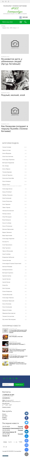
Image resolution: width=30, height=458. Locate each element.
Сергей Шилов (6, 279)
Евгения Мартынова (7, 229)
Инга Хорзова (6, 288)
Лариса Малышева (7, 251)
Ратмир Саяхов (6, 213)
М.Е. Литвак (5, 165)
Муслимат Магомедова (9, 319)
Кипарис (5, 435)
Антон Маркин (6, 169)
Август (15, 27)
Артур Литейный (7, 192)
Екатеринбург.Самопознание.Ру (12, 428)
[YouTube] (16, 378)
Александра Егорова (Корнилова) (11, 263)
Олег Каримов (6, 204)
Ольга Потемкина (7, 226)
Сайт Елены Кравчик (8, 432)
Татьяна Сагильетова (8, 316)
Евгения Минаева (7, 266)
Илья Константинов (7, 156)
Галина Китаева (6, 147)
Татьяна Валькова (7, 294)
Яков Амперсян (6, 220)
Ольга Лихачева (6, 304)
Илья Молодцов (6, 216)
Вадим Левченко (7, 232)
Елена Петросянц (7, 201)
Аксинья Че (5, 241)
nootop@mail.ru (6, 397)
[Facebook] (7, 378)
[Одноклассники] (13, 378)
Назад (3, 26)
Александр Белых (7, 188)
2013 (11, 27)
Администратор (6, 275)
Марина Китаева (7, 310)
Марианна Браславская (8, 313)
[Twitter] (10, 378)
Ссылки (20, 426)
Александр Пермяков (8, 159)
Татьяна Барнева (7, 172)
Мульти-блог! (6, 184)
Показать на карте (6, 407)
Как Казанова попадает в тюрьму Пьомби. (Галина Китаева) (14, 128)
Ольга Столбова (6, 223)
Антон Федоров (6, 153)
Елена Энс (5, 285)
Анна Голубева (6, 254)
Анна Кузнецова (6, 198)
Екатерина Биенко (7, 269)
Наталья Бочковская (8, 210)
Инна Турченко (6, 248)
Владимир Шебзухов (8, 257)
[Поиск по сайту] (25, 22)
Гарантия (4, 419)
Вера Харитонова (7, 235)
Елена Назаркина (7, 291)
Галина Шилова (6, 260)
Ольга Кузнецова (7, 307)
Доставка (4, 415)
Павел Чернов (6, 207)
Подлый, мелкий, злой (13, 95)
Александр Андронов (8, 238)
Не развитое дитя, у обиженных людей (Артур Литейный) (11, 61)
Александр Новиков (8, 297)
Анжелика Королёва (8, 178)
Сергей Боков (6, 282)
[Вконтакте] (3, 378)
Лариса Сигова (6, 150)
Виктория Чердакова (8, 162)
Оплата (4, 414)
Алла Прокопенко (7, 244)
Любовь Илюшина (7, 195)
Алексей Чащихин (7, 175)
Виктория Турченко (7, 272)
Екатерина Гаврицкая (8, 300)
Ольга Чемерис (6, 181)
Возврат (4, 417)
